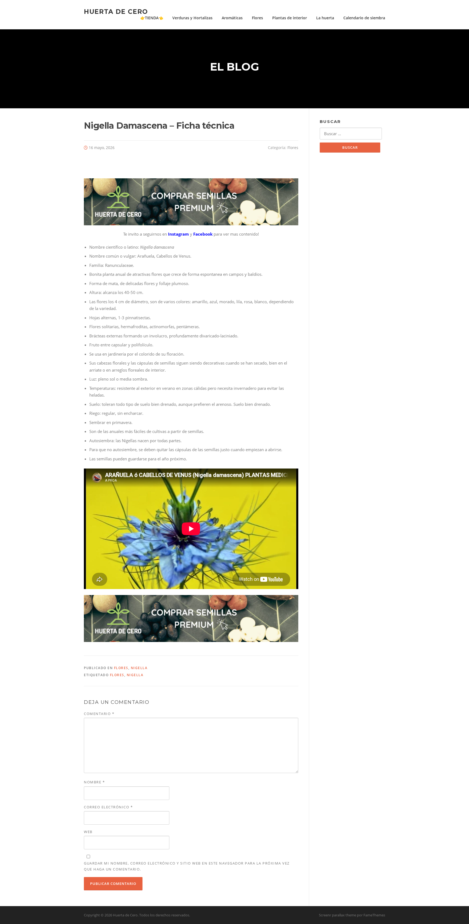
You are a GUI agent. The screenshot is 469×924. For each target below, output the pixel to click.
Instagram (178, 234)
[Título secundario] (191, 201)
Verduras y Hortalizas (192, 17)
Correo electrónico (108, 807)
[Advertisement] (352, 245)
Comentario (99, 713)
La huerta (325, 17)
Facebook (203, 234)
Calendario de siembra (364, 17)
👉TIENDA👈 (151, 17)
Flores (257, 17)
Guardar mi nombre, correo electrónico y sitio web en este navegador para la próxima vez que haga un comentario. (187, 866)
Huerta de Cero (116, 11)
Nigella (139, 668)
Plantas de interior (289, 17)
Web (88, 831)
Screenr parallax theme (337, 915)
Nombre (94, 782)
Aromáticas (232, 17)
